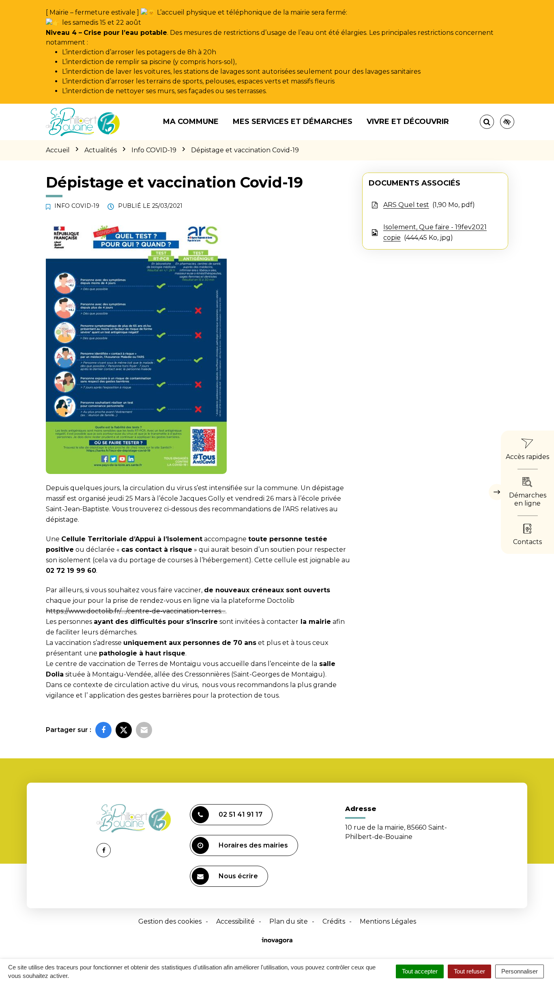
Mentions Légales (388, 921)
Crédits (333, 921)
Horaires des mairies (253, 845)
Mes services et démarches (292, 121)
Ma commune (191, 121)
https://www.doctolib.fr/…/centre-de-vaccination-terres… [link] (135, 611)
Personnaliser (519, 971)
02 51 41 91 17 (240, 814)
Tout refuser (469, 971)
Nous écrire (238, 876)
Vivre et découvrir (408, 121)
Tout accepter (420, 971)
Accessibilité (235, 921)
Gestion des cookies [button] (170, 921)
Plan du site (288, 921)
